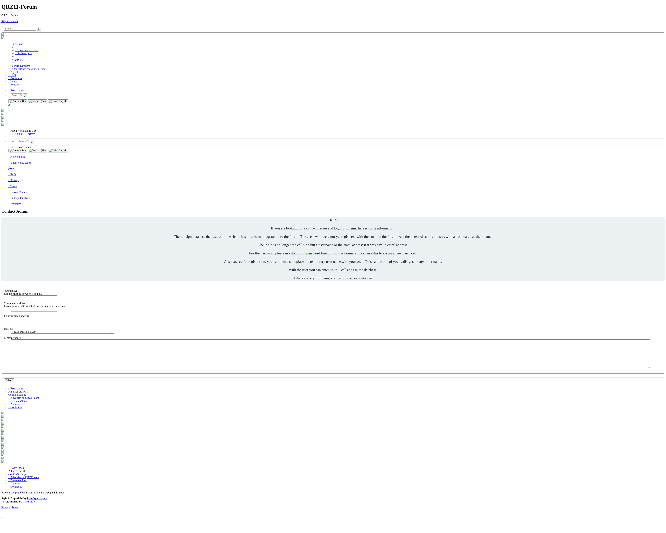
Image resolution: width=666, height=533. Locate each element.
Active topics (17, 156)
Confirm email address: (16, 315)
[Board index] (2, 34)
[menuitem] (26, 50)
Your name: (10, 290)
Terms (13, 186)
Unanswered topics (20, 162)
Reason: (8, 328)
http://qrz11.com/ (37, 498)
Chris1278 (29, 501)
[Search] (25, 95)
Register (30, 133)
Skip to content (9, 21)
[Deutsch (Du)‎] (17, 101)
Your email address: (15, 303)
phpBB (19, 492)
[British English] (58, 101)
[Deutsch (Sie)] (37, 101)
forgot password (308, 253)
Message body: (12, 337)
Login (18, 133)
